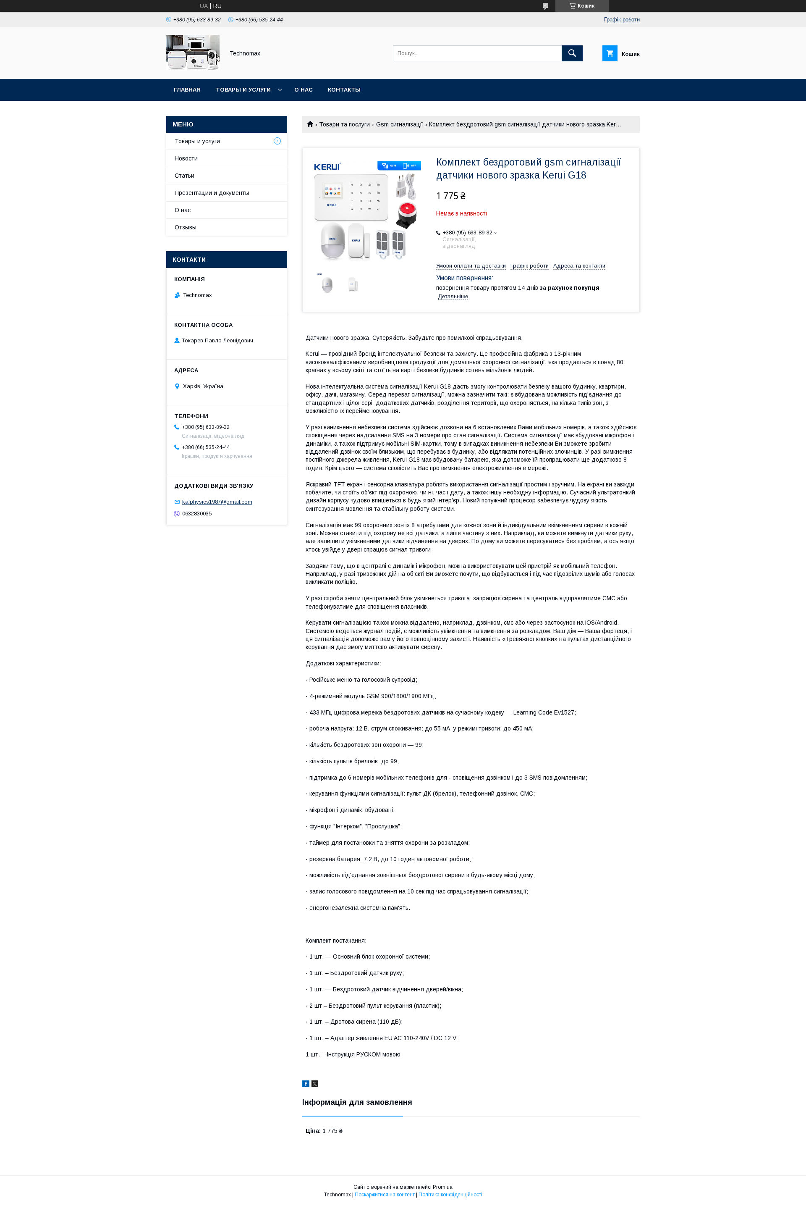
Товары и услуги (243, 90)
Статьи (184, 175)
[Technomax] (193, 68)
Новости (186, 158)
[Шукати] (572, 53)
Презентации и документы (212, 192)
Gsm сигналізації (399, 124)
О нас (303, 90)
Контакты (344, 90)
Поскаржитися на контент (385, 1195)
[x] (314, 1085)
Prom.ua (443, 1187)
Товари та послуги (344, 124)
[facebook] (305, 1085)
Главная (187, 90)
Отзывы (185, 227)
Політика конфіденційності (450, 1195)
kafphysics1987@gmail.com (217, 502)
